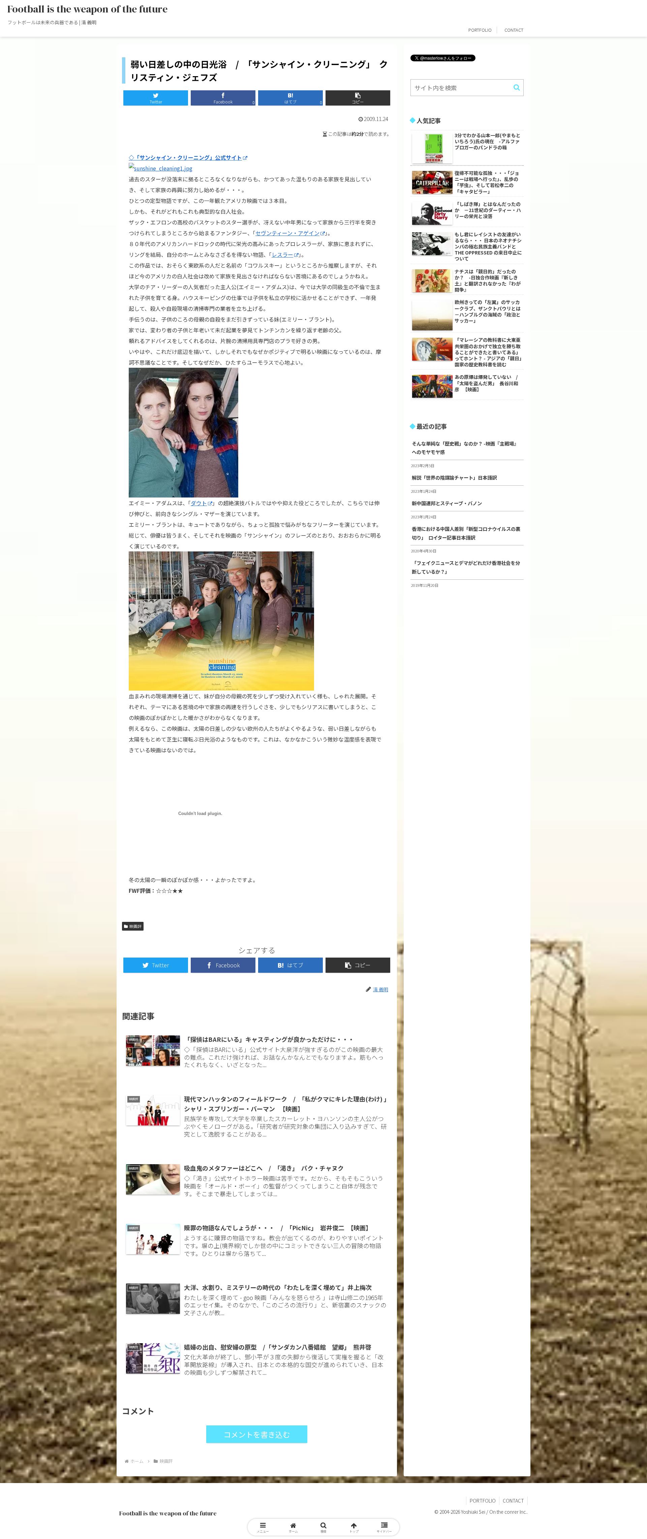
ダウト (199, 503)
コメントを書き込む (256, 1434)
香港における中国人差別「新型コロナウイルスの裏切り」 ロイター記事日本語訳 (466, 533)
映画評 (135, 926)
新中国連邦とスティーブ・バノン (447, 503)
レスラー (282, 254)
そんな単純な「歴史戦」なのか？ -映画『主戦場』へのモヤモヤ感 (465, 448)
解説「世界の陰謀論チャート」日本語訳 (454, 477)
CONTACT (513, 1500)
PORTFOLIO (483, 1500)
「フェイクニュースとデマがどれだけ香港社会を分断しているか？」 (466, 567)
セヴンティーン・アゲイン (287, 233)
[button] (358, 97)
